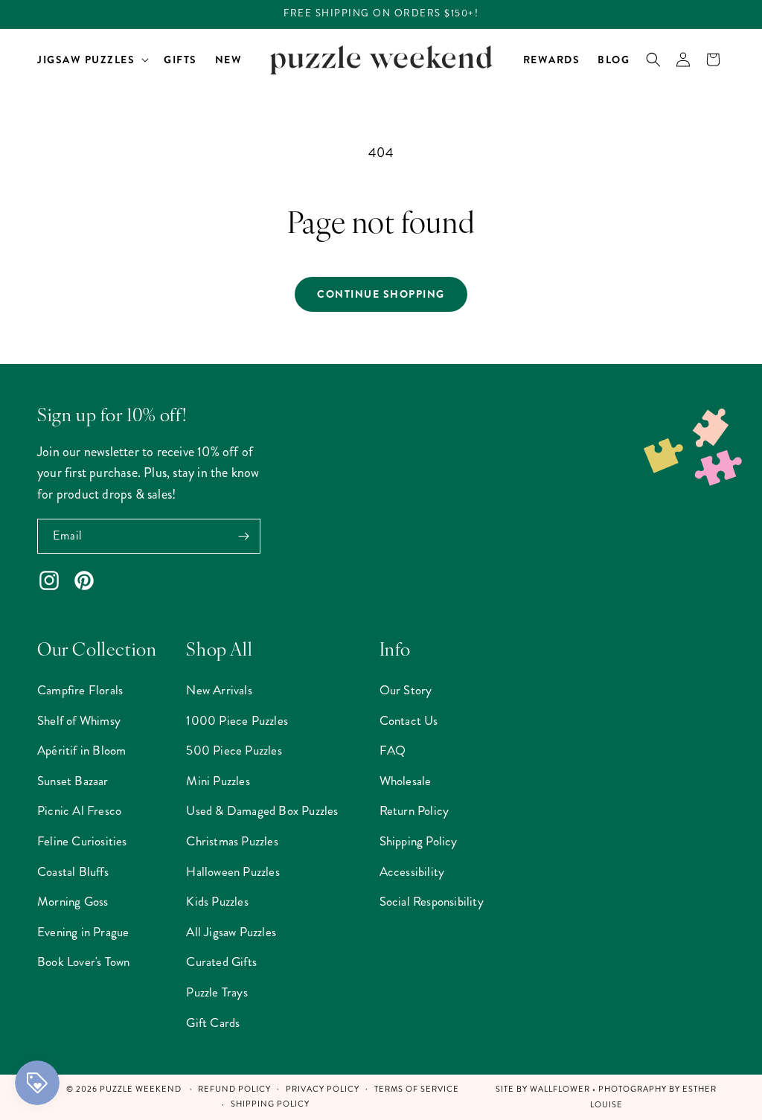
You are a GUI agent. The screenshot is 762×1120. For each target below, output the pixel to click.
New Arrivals (219, 690)
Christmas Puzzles (232, 841)
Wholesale (406, 781)
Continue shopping (381, 294)
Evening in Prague (83, 932)
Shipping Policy (419, 841)
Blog (614, 59)
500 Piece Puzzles (233, 750)
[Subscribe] (243, 536)
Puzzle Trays (216, 992)
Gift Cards (213, 1022)
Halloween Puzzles (232, 871)
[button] (91, 59)
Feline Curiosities (82, 841)
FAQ (393, 750)
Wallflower (560, 1089)
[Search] (653, 59)
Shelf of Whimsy (79, 720)
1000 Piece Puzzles (237, 720)
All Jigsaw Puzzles (231, 932)
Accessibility (412, 871)
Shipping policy (270, 1104)
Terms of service (416, 1089)
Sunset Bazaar (73, 781)
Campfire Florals (80, 690)
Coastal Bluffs (73, 871)
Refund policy (234, 1089)
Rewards (551, 59)
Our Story (406, 690)
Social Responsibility (432, 901)
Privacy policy (322, 1089)
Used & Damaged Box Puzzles (262, 810)
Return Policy (414, 810)
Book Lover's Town (83, 961)
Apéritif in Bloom (81, 750)
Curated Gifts (221, 961)
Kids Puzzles (217, 901)
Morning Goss (72, 901)
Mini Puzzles (217, 781)
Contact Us (409, 720)
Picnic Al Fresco (79, 810)
